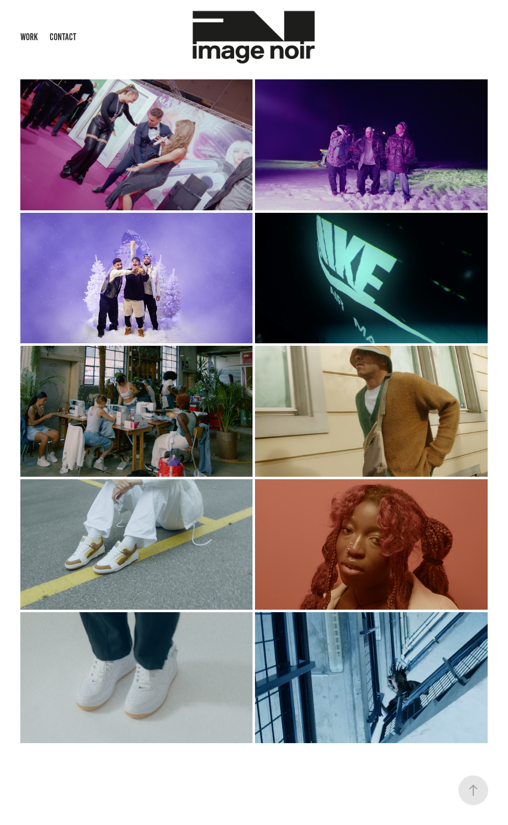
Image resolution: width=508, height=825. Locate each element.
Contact (63, 37)
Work (29, 37)
